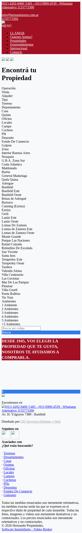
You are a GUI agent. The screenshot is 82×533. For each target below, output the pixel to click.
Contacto (16, 52)
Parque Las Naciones (16, 240)
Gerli (5, 214)
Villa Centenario (12, 274)
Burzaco (7, 202)
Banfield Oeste (11, 195)
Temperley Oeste (13, 263)
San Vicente (10, 252)
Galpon (7, 145)
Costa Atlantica (12, 164)
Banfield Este (11, 191)
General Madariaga (14, 176)
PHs (6, 483)
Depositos (10, 487)
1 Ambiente (9, 305)
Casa (5, 111)
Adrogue (7, 183)
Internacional (18, 48)
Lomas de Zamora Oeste (18, 233)
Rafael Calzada (12, 244)
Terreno (7, 103)
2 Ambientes (10, 309)
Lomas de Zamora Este (17, 229)
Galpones (10, 495)
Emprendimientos (21, 44)
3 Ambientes (10, 312)
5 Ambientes (10, 320)
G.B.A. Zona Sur (13, 160)
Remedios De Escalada (17, 248)
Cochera (7, 130)
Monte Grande (11, 236)
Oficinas (9, 468)
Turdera (7, 267)
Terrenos (9, 453)
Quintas (9, 464)
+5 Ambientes (11, 324)
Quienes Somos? (21, 37)
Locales (7, 122)
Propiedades (18, 40)
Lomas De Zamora (14, 225)
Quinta (6, 115)
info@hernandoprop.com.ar (20, 15)
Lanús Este (9, 217)
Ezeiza (6, 210)
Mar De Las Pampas (15, 282)
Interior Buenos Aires (16, 153)
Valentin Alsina (12, 271)
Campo (6, 126)
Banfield (7, 187)
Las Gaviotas (10, 278)
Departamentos (14, 457)
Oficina (7, 118)
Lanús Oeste (10, 221)
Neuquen (8, 157)
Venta (5, 92)
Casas (7, 461)
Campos (9, 476)
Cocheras (10, 480)
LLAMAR (17, 33)
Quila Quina (10, 179)
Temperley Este (12, 259)
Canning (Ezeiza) (13, 206)
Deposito (8, 137)
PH (4, 134)
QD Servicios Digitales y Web (40, 421)
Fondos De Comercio (18, 491)
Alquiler (7, 96)
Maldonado (9, 168)
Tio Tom (7, 297)
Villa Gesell (9, 290)
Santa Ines (8, 255)
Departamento (11, 107)
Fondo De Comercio (15, 141)
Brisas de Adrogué (14, 198)
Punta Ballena (11, 293)
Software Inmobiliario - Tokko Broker (27, 529)
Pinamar (7, 286)
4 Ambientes (10, 316)
